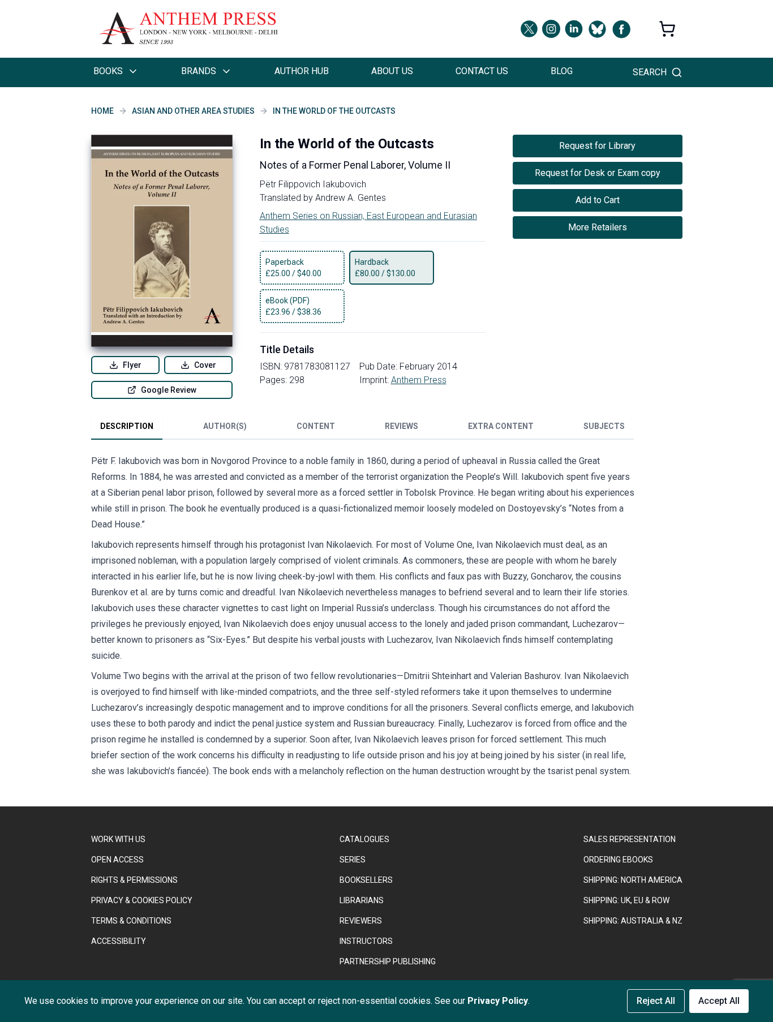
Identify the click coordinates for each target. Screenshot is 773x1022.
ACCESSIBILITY (118, 941)
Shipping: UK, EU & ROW (626, 900)
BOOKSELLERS (366, 879)
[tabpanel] (362, 618)
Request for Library (597, 145)
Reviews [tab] (401, 426)
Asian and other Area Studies (193, 110)
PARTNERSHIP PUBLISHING (388, 961)
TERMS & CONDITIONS (131, 920)
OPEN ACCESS (117, 859)
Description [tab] (126, 426)
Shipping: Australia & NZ (632, 920)
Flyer (132, 365)
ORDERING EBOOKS (618, 859)
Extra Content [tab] (501, 426)
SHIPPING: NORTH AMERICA (632, 879)
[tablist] (362, 428)
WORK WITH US (118, 839)
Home (102, 110)
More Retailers (597, 227)
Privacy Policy (497, 1000)
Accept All (719, 1000)
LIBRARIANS (362, 900)
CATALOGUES (364, 839)
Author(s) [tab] (225, 426)
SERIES (353, 859)
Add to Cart (598, 200)
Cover (205, 365)
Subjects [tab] (604, 426)
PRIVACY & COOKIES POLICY (141, 900)
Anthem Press (418, 380)
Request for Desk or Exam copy (597, 173)
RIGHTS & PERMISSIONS (134, 879)
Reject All (656, 1000)
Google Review (168, 389)
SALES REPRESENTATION (629, 839)
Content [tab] (316, 426)
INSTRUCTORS (366, 941)
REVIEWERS (361, 920)
